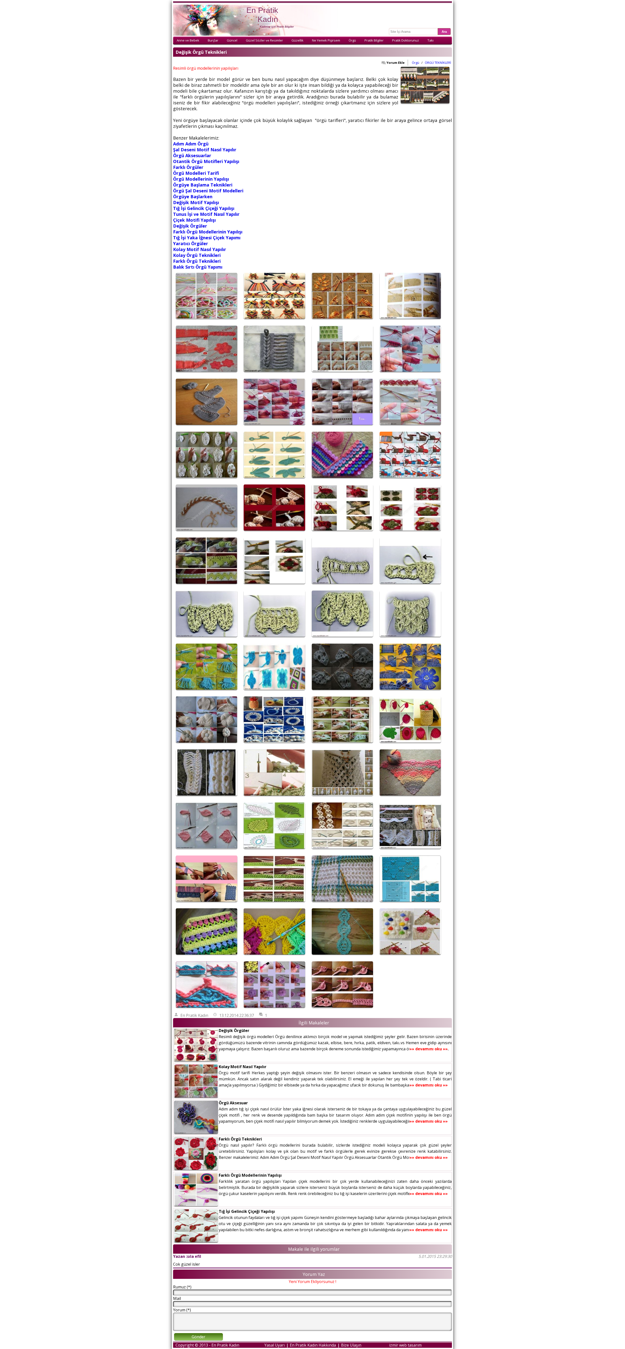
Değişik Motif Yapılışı (196, 202)
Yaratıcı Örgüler (190, 243)
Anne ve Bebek (188, 40)
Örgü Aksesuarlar (192, 155)
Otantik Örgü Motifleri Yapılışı (206, 161)
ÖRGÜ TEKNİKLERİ (438, 62)
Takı (430, 40)
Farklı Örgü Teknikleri (197, 261)
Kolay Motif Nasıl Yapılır (199, 249)
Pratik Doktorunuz (405, 40)
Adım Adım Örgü (190, 144)
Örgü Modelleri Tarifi (196, 173)
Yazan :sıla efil (187, 1256)
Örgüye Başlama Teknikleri (202, 185)
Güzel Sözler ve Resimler (264, 40)
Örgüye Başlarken (192, 196)
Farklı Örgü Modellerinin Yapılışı (207, 232)
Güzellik (297, 40)
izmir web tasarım (405, 1345)
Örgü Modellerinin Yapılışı (201, 179)
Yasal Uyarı (274, 1345)
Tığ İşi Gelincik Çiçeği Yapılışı (203, 208)
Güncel (232, 40)
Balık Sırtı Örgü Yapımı (197, 267)
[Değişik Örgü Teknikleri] (206, 320)
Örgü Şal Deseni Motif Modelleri (208, 191)
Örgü (352, 40)
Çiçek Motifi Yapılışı (194, 220)
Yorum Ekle (395, 62)
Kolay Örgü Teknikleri (197, 255)
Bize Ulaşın (351, 1345)
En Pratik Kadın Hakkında (313, 1345)
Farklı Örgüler (188, 167)
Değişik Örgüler (190, 226)
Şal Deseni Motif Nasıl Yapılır (204, 150)
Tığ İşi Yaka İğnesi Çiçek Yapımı (206, 238)
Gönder (198, 1336)
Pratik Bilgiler (374, 40)
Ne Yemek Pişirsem (326, 40)
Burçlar (213, 40)
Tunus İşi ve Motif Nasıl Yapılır (206, 214)
